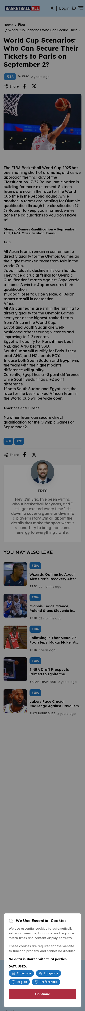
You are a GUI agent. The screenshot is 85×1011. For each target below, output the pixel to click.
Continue (42, 994)
